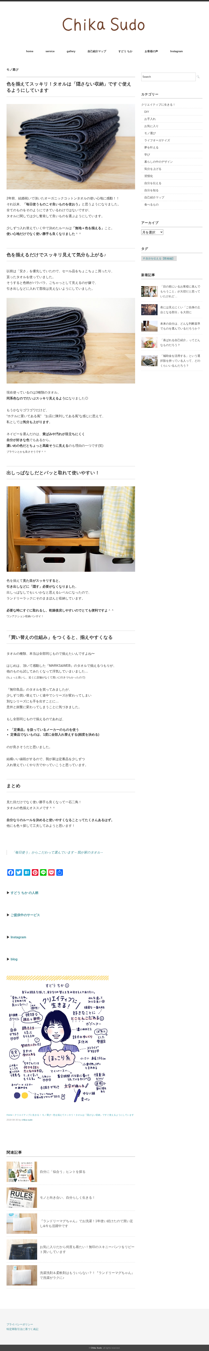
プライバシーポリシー (20, 1324)
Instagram (176, 51)
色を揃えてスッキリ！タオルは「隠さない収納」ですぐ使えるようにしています (93, 1115)
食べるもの (151, 204)
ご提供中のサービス (25, 915)
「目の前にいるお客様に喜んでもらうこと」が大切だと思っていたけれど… (180, 291)
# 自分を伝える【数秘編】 (159, 258)
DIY (146, 111)
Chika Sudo (96, 1348)
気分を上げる (152, 168)
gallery (71, 51)
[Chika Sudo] (104, 12)
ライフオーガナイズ (157, 140)
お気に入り (151, 126)
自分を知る (151, 190)
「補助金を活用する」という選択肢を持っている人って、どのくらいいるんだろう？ (180, 360)
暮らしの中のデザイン (158, 161)
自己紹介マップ (97, 51)
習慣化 (148, 176)
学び (147, 154)
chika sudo (27, 1120)
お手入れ (150, 119)
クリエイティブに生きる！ (158, 104)
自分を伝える (152, 183)
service (50, 51)
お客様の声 (151, 51)
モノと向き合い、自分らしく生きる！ (67, 1197)
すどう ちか (125, 51)
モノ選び (13, 69)
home (29, 51)
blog (14, 959)
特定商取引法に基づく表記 (22, 1329)
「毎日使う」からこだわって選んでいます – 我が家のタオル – (57, 852)
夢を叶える (151, 147)
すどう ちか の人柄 (24, 892)
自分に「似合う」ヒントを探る (63, 1171)
